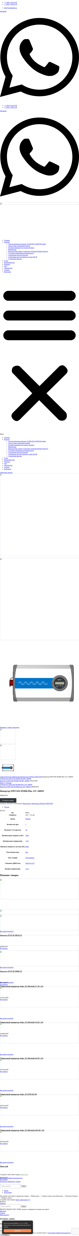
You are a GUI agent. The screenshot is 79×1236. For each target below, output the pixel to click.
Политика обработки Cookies (10, 1181)
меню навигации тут (23, 1200)
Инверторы (12, 249)
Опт (5, 266)
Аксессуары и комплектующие (19, 246)
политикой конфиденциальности (59, 1233)
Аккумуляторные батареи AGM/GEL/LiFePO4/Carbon (27, 244)
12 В (27, 841)
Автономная (29, 858)
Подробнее (4, 984)
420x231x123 (29, 863)
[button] (39, 354)
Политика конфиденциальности (11, 1178)
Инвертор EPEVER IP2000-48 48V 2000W (15, 781)
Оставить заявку (8, 800)
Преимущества (9, 262)
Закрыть (3, 1203)
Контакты (7, 272)
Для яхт (6, 270)
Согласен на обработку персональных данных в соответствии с (36, 1233)
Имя (1, 1224)
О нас (6, 261)
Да (26, 830)
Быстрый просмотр (6, 982)
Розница (7, 264)
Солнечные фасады (15, 259)
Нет (26, 852)
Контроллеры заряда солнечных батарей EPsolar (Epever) (28, 251)
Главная (7, 240)
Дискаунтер (8, 268)
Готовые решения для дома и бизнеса (21, 248)
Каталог (7, 242)
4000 (27, 847)
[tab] (41, 807)
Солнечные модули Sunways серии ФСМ (22, 257)
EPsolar (27, 819)
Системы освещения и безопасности (21, 253)
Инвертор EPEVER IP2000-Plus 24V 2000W (15, 787)
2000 (27, 835)
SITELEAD (24, 1174)
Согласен (18, 1230)
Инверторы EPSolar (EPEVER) (31, 777)
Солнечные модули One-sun (18, 255)
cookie (21, 1223)
